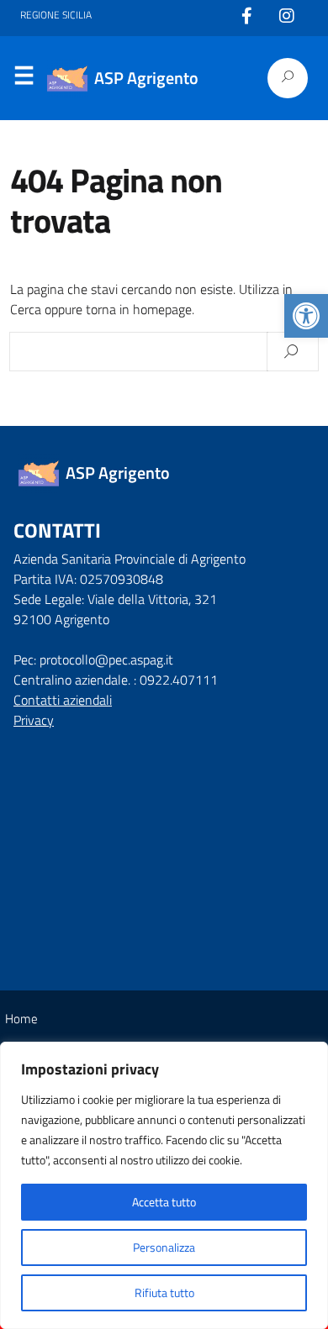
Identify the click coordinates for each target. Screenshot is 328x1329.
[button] (306, 316)
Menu (24, 79)
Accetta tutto (164, 1202)
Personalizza (164, 1247)
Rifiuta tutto (164, 1292)
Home (21, 1019)
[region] (164, 1185)
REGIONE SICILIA (56, 15)
